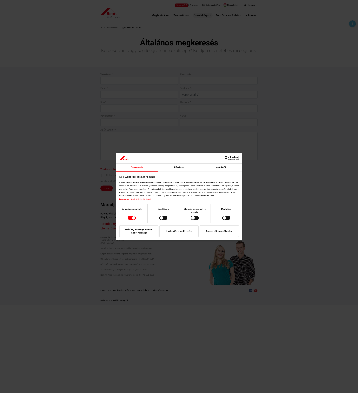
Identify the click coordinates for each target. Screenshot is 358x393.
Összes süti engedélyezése (219, 231)
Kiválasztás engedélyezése (179, 231)
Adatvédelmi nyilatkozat (141, 199)
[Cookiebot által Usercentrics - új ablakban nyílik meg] (226, 158)
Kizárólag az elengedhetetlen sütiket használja (139, 231)
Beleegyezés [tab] (137, 167)
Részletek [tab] (179, 167)
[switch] (163, 218)
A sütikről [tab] (221, 167)
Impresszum (124, 199)
